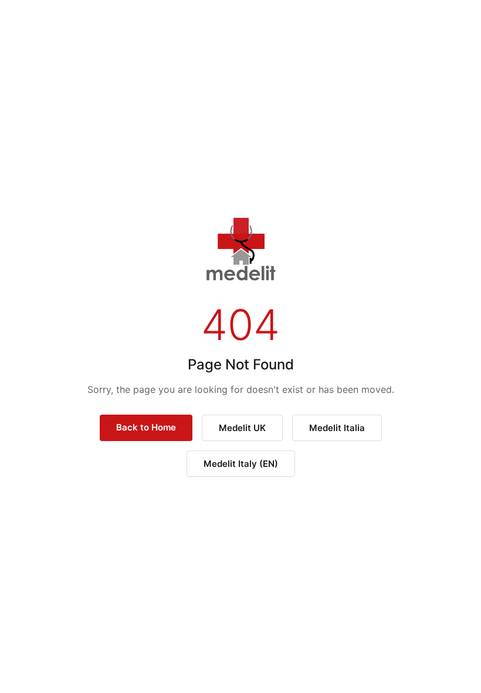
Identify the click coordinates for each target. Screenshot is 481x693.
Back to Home (146, 427)
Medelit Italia (337, 427)
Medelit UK (242, 427)
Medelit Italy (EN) (241, 463)
